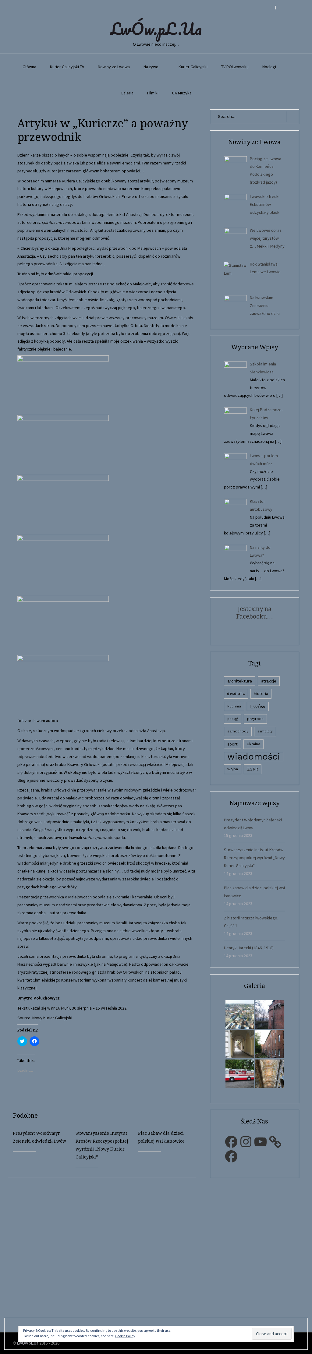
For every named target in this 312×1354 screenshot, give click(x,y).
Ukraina (253, 744)
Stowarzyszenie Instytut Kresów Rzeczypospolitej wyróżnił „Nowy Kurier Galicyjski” (254, 857)
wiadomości (253, 756)
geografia (236, 693)
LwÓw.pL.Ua (156, 28)
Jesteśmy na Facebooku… (254, 612)
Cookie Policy (125, 1336)
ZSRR (252, 769)
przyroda (255, 719)
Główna (29, 66)
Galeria (127, 93)
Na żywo (151, 66)
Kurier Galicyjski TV (67, 66)
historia (261, 693)
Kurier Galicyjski (193, 66)
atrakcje (268, 681)
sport (232, 744)
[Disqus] (107, 1253)
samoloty (265, 731)
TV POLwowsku (235, 66)
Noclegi (269, 66)
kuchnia (234, 706)
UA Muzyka (182, 93)
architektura (239, 681)
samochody (237, 731)
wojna (232, 769)
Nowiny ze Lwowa (114, 66)
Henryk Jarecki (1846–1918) (249, 947)
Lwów (257, 706)
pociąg (232, 719)
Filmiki (152, 93)
